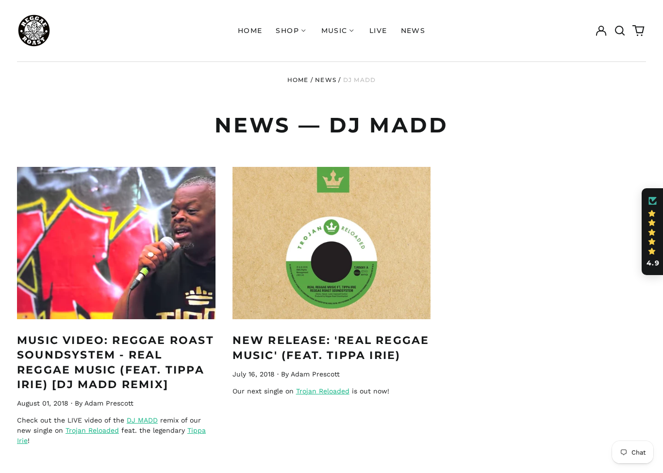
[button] (620, 30)
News (413, 30)
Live (378, 30)
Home (250, 30)
